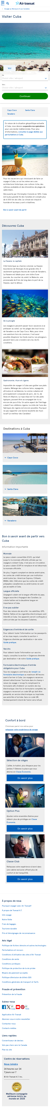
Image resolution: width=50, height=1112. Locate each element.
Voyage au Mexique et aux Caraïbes (17, 9)
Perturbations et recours (12, 950)
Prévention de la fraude (12, 994)
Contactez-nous (9, 1023)
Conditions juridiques (11, 963)
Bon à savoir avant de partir (15, 209)
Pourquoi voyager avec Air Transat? (16, 905)
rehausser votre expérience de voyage (21, 729)
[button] (9, 68)
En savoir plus (25, 778)
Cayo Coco (12, 110)
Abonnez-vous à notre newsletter (16, 1019)
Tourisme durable (9, 928)
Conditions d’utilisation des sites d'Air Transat (21, 954)
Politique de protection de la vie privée (18, 968)
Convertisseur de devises (12, 1040)
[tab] (25, 447)
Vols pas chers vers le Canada (14, 1045)
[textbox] (25, 78)
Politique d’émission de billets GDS (16, 977)
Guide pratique (9, 642)
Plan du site (7, 1049)
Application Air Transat (11, 1014)
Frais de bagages (9, 924)
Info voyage (6, 915)
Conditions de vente (10, 959)
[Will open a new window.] (4, 1007)
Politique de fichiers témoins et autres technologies (24, 945)
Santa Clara (30, 110)
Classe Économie (23, 771)
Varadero (11, 113)
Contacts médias (9, 1028)
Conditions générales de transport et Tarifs (20, 982)
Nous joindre (11, 1064)
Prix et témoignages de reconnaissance (18, 933)
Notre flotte (7, 919)
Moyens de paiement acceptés (15, 973)
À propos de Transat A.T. (12, 910)
